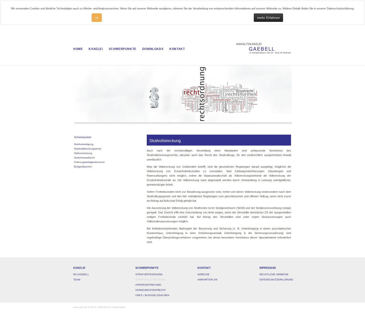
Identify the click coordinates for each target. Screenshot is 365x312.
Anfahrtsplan (207, 279)
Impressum (267, 267)
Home (78, 49)
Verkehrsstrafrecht (150, 290)
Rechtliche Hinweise (274, 274)
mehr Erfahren (268, 18)
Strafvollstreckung (150, 279)
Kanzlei (96, 49)
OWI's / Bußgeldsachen (152, 295)
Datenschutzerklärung (276, 279)
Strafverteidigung (149, 274)
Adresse (203, 274)
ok (97, 18)
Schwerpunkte (122, 49)
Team (76, 279)
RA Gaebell (81, 274)
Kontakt (177, 49)
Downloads (152, 49)
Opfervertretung (148, 284)
